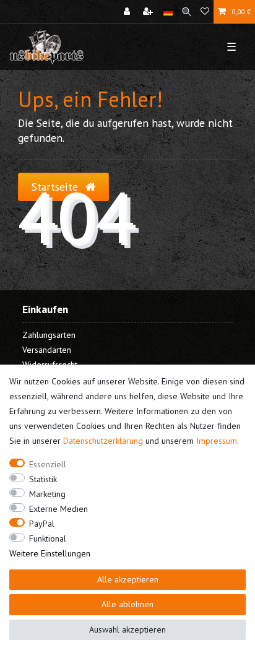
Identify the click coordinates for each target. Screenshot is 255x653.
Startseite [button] (56, 186)
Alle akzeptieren (127, 579)
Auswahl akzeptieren (127, 629)
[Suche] (186, 12)
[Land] (168, 12)
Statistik (43, 479)
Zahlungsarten (49, 334)
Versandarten (46, 349)
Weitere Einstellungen (49, 553)
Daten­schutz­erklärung (103, 440)
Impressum (216, 440)
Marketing (47, 493)
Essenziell (47, 464)
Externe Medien (58, 508)
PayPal (41, 523)
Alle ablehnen (127, 604)
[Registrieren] (149, 12)
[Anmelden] (128, 12)
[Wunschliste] (205, 12)
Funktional (47, 538)
